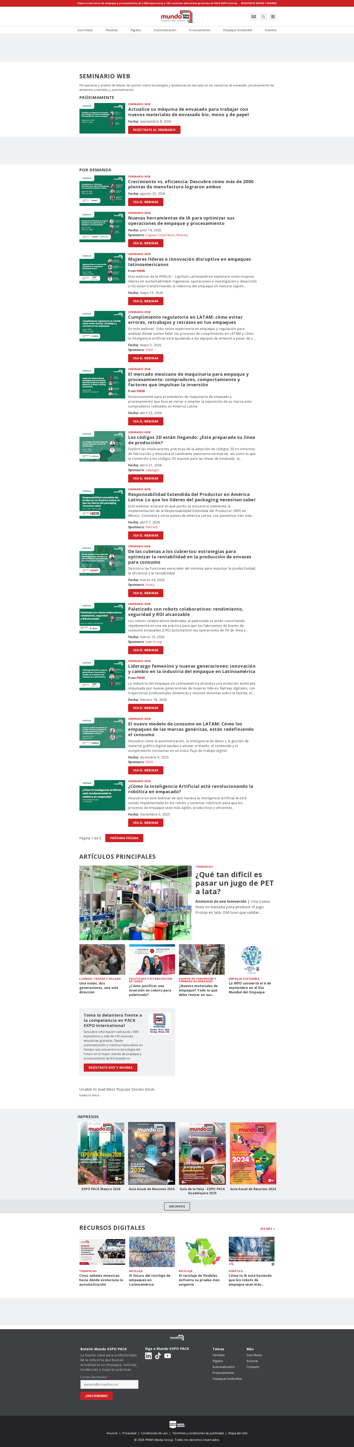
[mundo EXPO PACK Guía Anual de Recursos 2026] (151, 1153)
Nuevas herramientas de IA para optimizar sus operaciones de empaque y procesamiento (181, 220)
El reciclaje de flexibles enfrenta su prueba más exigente (199, 1280)
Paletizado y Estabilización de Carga (150, 980)
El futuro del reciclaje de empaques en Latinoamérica (150, 1280)
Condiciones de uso (154, 1433)
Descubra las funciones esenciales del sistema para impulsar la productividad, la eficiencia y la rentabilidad (192, 570)
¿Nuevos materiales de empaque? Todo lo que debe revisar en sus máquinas (198, 990)
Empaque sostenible (244, 978)
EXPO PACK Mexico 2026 (100, 1189)
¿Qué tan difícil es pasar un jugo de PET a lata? (234, 883)
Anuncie (112, 1433)
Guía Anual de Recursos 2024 (253, 1189)
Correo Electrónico (95, 1377)
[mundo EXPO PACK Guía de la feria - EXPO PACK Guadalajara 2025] (202, 1153)
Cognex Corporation (160, 235)
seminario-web (139, 104)
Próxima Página (124, 838)
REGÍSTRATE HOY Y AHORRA (110, 1068)
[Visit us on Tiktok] (158, 1356)
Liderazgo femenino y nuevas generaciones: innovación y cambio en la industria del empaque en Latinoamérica (192, 668)
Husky (150, 585)
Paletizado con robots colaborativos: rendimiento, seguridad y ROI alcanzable (185, 611)
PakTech (152, 527)
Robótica (236, 1271)
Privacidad (129, 1433)
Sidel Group (154, 642)
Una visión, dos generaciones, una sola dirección (98, 987)
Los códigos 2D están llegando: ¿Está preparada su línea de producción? (191, 440)
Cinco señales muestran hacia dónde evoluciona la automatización (101, 1280)
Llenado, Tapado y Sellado (100, 978)
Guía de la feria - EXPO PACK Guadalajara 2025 (202, 1191)
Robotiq (182, 235)
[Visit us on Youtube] (167, 1356)
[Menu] (273, 16)
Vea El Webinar (145, 202)
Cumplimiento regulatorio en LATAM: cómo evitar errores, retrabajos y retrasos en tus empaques (185, 319)
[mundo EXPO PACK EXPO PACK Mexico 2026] (100, 1153)
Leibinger (152, 470)
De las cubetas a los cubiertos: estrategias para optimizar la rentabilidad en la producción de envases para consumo (189, 557)
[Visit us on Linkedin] (148, 1356)
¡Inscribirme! (96, 1396)
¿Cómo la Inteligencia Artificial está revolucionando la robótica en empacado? (190, 789)
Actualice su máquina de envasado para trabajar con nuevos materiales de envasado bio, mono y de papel (188, 112)
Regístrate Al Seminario (154, 130)
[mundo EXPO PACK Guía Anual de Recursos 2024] (253, 1153)
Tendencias (204, 866)
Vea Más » (267, 1228)
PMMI (141, 271)
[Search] (263, 16)
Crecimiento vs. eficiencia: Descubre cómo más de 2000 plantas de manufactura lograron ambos (191, 184)
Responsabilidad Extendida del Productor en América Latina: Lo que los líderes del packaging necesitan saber (192, 497)
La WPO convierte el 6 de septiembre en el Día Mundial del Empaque (250, 987)
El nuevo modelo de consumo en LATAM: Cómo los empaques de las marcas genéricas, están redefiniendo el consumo (191, 729)
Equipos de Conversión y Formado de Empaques (197, 980)
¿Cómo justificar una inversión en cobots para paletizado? (150, 990)
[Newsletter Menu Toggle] (253, 16)
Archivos (177, 1206)
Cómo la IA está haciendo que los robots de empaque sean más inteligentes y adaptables (250, 1280)
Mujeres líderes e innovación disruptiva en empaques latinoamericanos (189, 261)
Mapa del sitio (238, 1433)
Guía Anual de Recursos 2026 (152, 1189)
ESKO (149, 350)
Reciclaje (136, 1271)
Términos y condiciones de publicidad (198, 1433)
